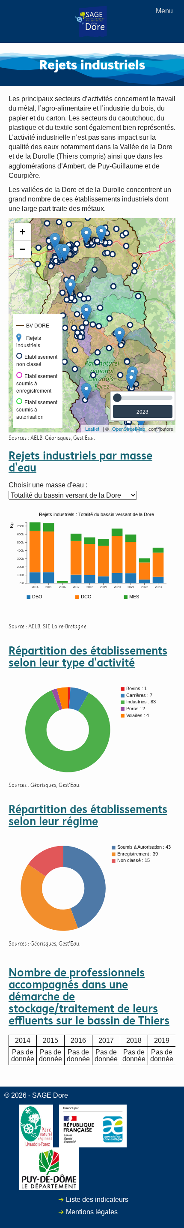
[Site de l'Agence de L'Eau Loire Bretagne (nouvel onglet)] (93, 1125)
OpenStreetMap (128, 428)
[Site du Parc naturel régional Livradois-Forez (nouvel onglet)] (36, 1125)
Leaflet (92, 428)
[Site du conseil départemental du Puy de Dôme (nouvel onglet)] (49, 1168)
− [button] (22, 249)
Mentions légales (92, 1212)
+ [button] (22, 231)
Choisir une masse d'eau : (48, 485)
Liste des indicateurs (97, 1199)
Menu (164, 11)
